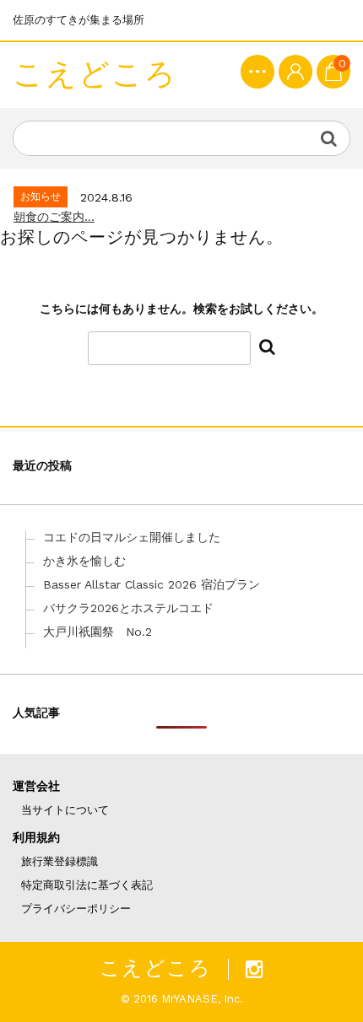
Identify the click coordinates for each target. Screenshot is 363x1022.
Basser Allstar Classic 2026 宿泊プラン (151, 584)
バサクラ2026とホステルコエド (128, 608)
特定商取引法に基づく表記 (87, 885)
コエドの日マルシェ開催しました (131, 537)
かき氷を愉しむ (84, 560)
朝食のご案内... (54, 216)
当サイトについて (65, 810)
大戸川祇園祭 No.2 (97, 631)
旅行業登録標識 (59, 861)
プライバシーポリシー (76, 908)
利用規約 (36, 837)
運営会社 (36, 786)
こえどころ (95, 75)
